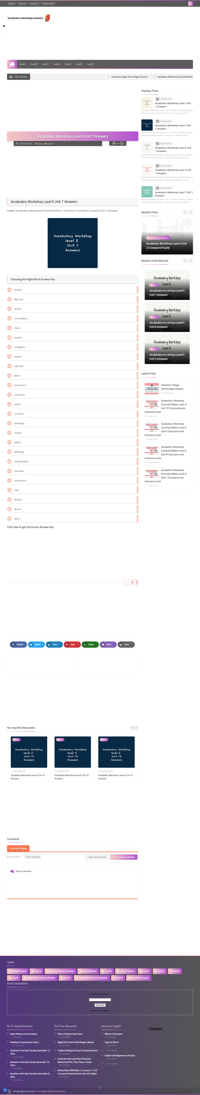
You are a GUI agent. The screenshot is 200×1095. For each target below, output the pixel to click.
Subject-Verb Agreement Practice (120, 1055)
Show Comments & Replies (124, 857)
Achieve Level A (19, 971)
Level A (23, 64)
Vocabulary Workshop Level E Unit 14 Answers (72, 777)
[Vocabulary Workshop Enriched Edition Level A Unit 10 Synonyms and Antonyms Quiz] (152, 404)
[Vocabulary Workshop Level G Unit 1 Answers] (147, 147)
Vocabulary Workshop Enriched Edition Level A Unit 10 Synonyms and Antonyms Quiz (166, 406)
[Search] (190, 3)
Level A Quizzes (89, 971)
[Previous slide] (185, 212)
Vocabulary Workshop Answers (52, 1091)
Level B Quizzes (127, 971)
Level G (90, 64)
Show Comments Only (97, 857)
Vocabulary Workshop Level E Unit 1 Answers (173, 127)
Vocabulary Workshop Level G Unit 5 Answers (166, 324)
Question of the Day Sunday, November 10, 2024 (30, 1063)
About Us (22, 3)
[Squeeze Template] (9, 1091)
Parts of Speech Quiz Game (70, 1034)
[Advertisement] (136, 33)
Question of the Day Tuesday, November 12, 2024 (30, 1052)
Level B (34, 64)
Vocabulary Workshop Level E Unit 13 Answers (115, 777)
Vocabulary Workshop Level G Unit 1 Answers (173, 149)
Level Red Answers (140, 978)
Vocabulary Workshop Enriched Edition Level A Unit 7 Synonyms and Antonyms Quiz (166, 476)
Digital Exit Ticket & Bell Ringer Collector (76, 1042)
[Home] (12, 64)
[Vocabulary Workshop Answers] (29, 18)
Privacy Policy (48, 3)
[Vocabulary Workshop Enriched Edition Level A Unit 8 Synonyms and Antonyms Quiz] (152, 450)
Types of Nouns (112, 1042)
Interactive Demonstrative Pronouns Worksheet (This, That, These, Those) (74, 1060)
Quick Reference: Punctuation (23, 1034)
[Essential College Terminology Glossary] (152, 388)
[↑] (100, 1087)
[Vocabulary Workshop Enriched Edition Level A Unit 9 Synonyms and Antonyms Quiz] (152, 427)
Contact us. (34, 3)
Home (39, 143)
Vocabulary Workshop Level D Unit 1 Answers (173, 172)
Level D (56, 64)
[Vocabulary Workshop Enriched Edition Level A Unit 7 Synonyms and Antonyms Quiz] (152, 473)
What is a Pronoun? (113, 1034)
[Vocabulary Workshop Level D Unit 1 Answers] (147, 169)
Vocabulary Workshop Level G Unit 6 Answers (166, 292)
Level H (119, 978)
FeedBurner (105, 1010)
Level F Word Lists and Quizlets (41, 978)
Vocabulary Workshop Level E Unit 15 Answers (28, 777)
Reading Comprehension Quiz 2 (24, 1042)
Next (127, 582)
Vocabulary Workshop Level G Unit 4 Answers (166, 356)
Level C (45, 64)
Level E (68, 64)
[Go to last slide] (132, 727)
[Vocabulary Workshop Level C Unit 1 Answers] (147, 102)
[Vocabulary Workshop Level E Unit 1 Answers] (147, 125)
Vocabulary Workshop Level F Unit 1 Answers (174, 194)
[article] (104, 663)
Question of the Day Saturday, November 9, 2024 (30, 1075)
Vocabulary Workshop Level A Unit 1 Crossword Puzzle (166, 245)
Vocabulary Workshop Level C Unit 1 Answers (173, 105)
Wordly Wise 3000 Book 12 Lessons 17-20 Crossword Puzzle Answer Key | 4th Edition (77, 1072)
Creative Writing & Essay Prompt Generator (78, 1050)
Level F (79, 64)
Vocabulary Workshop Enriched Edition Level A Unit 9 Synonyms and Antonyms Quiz (166, 429)
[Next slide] (136, 727)
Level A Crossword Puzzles (62, 971)
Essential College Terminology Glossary (102, 77)
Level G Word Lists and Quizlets (93, 978)
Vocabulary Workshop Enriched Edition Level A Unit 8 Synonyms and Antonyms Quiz (166, 452)
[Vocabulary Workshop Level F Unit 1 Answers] (147, 191)
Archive (11, 3)
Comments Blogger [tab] (18, 848)
